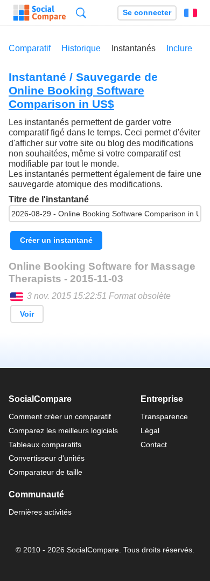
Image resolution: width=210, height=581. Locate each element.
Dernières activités (40, 512)
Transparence (164, 416)
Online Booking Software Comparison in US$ (76, 97)
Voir (27, 314)
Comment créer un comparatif (60, 416)
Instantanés (133, 48)
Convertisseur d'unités (47, 458)
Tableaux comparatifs (45, 444)
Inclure (179, 48)
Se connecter (147, 13)
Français (190, 13)
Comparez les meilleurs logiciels (63, 430)
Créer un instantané (56, 240)
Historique (81, 48)
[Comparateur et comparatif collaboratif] (40, 13)
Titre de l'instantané (49, 199)
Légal (150, 430)
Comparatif (30, 48)
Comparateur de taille (45, 472)
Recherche (81, 13)
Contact (154, 444)
